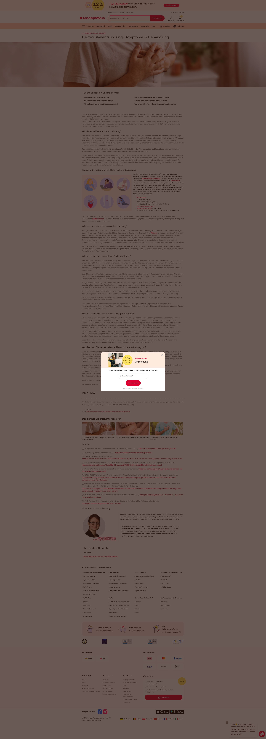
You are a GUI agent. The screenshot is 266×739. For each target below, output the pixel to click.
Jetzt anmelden (133, 383)
